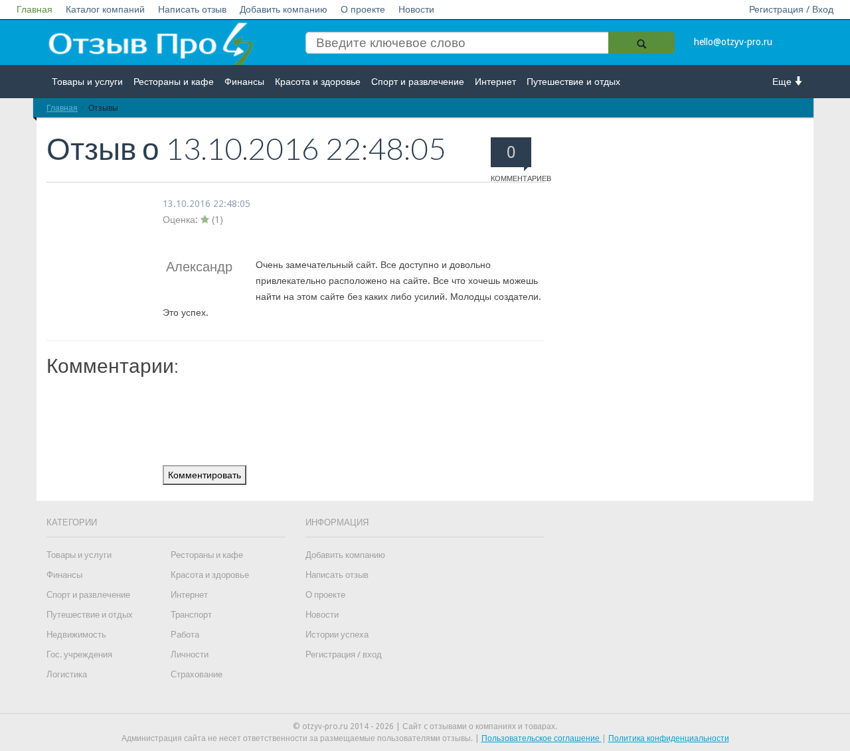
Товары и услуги (87, 81)
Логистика (66, 674)
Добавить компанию (283, 9)
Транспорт (191, 615)
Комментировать (204, 475)
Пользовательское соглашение (541, 738)
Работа (185, 635)
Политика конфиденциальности (668, 738)
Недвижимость (76, 635)
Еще (783, 81)
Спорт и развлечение (417, 81)
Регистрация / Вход (791, 9)
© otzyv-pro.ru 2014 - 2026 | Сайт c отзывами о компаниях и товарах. (425, 726)
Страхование (196, 674)
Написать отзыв (192, 9)
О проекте (363, 9)
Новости (416, 9)
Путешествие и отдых (573, 81)
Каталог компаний (105, 9)
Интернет (495, 81)
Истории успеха (337, 635)
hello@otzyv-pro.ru (733, 41)
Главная (34, 9)
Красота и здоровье (318, 81)
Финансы (244, 81)
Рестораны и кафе (173, 81)
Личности (190, 654)
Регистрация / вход (343, 654)
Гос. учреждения (79, 654)
